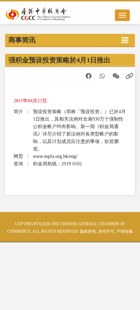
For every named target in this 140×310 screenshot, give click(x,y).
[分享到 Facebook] (88, 75)
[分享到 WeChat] (115, 75)
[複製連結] (129, 75)
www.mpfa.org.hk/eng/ (55, 156)
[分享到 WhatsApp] (102, 75)
